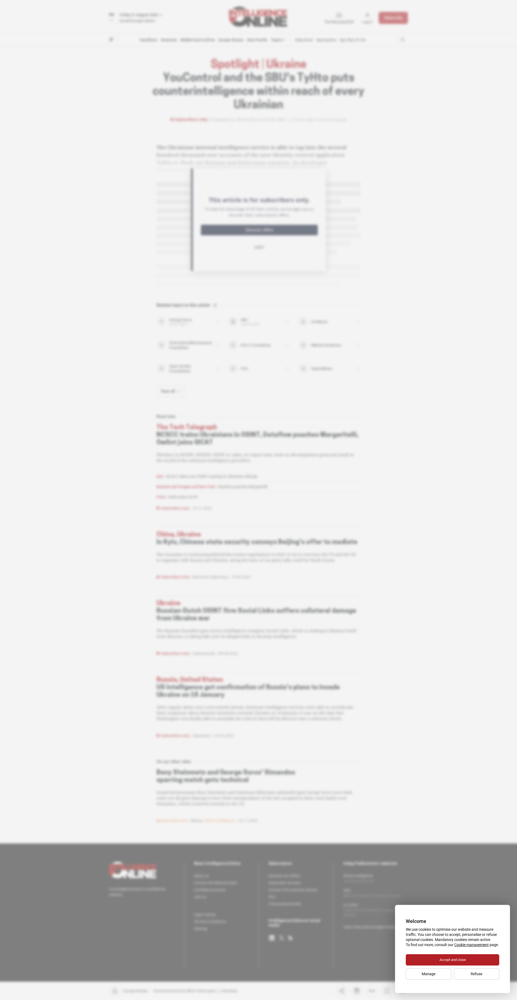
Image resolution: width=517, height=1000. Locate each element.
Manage (428, 974)
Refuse (476, 974)
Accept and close (452, 960)
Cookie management (471, 945)
